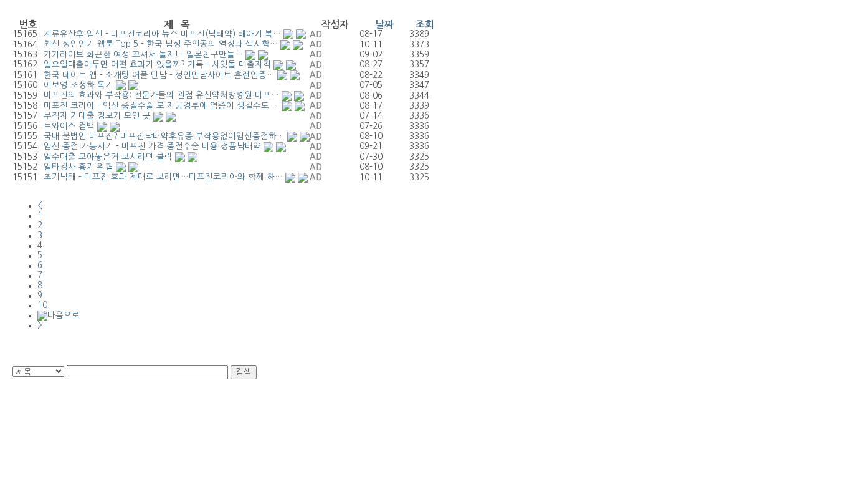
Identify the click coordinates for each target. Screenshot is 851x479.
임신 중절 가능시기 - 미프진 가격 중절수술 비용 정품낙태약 (152, 146)
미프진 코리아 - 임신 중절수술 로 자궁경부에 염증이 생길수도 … (162, 106)
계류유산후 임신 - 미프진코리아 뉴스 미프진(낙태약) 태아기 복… (162, 34)
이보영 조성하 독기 (78, 85)
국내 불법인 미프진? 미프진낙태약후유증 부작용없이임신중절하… (164, 136)
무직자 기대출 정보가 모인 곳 (97, 116)
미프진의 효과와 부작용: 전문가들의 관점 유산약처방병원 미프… (161, 95)
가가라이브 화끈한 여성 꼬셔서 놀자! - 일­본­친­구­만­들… (143, 55)
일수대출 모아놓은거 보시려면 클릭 (108, 157)
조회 (425, 24)
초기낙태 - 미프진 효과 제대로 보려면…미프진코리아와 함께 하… (163, 177)
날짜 (384, 24)
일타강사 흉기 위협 (78, 167)
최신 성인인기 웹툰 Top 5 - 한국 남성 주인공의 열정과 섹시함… (161, 44)
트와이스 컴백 (69, 126)
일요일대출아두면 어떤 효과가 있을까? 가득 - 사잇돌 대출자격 (157, 64)
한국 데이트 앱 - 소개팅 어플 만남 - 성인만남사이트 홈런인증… (159, 75)
